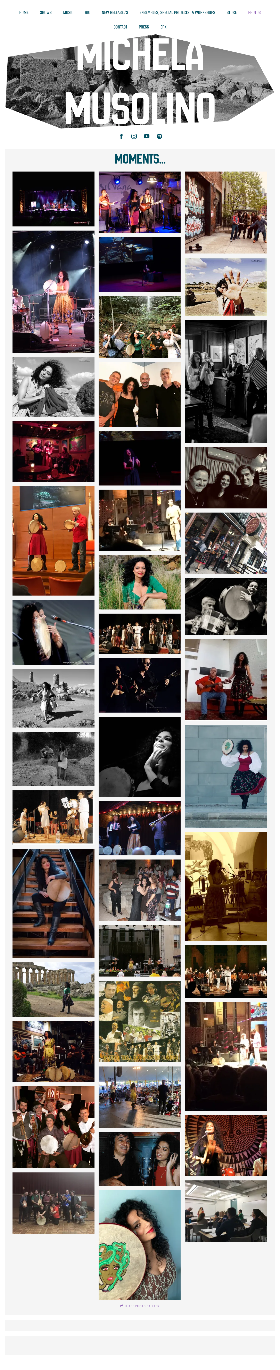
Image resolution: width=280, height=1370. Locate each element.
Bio (87, 12)
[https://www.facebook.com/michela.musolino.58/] (121, 136)
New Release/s (115, 12)
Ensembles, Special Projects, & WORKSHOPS (177, 12)
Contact (120, 27)
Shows (46, 12)
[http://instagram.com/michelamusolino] (134, 136)
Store (232, 12)
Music (68, 12)
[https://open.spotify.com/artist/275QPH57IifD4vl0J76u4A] (159, 136)
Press (144, 27)
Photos (254, 12)
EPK (163, 27)
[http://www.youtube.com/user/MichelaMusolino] (146, 136)
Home (23, 12)
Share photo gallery (142, 1306)
